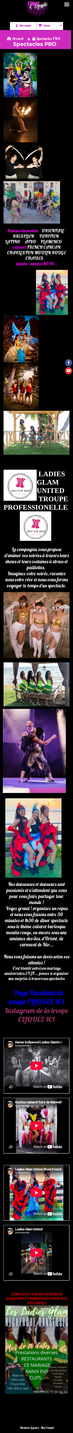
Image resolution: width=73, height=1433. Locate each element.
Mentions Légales (29, 1427)
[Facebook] (68, 362)
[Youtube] (68, 370)
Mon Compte (47, 1427)
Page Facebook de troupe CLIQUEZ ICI (36, 997)
